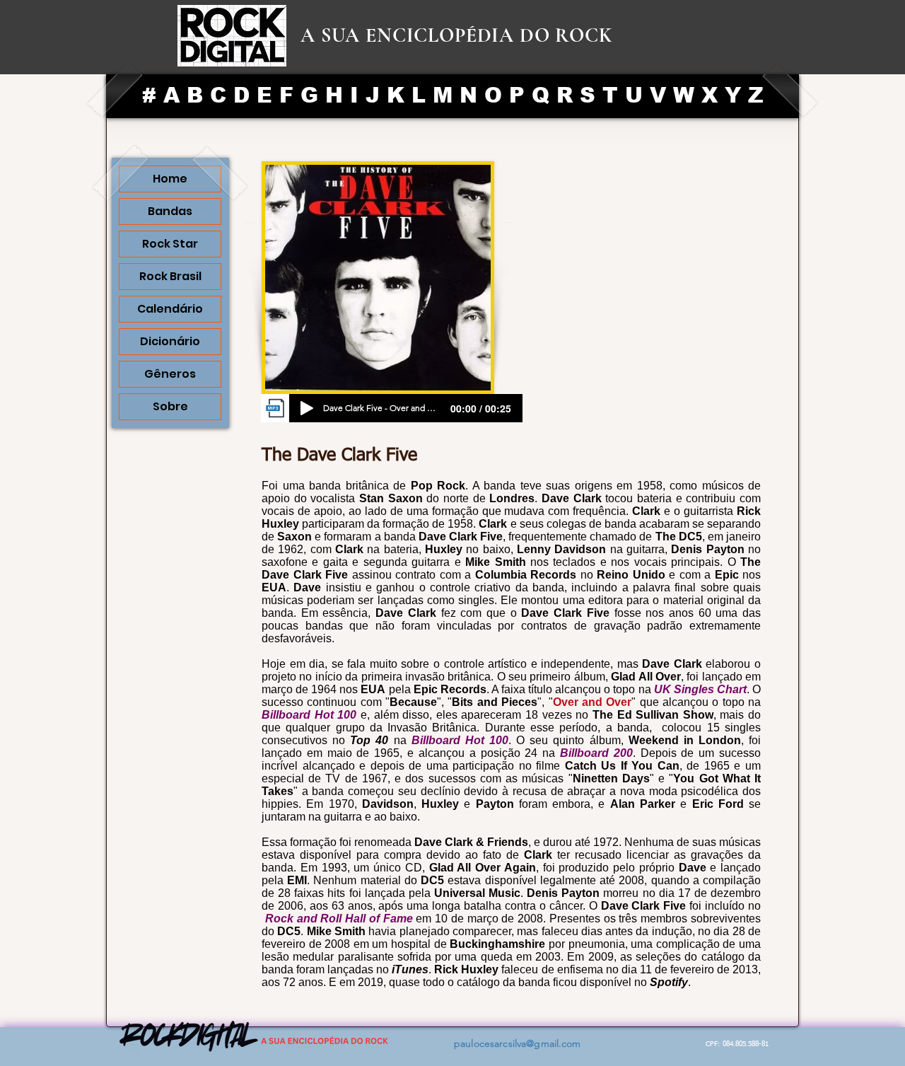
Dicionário (170, 341)
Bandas (170, 211)
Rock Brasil (170, 276)
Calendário (170, 309)
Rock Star (170, 244)
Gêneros (170, 374)
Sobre (170, 406)
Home (170, 178)
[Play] (306, 408)
